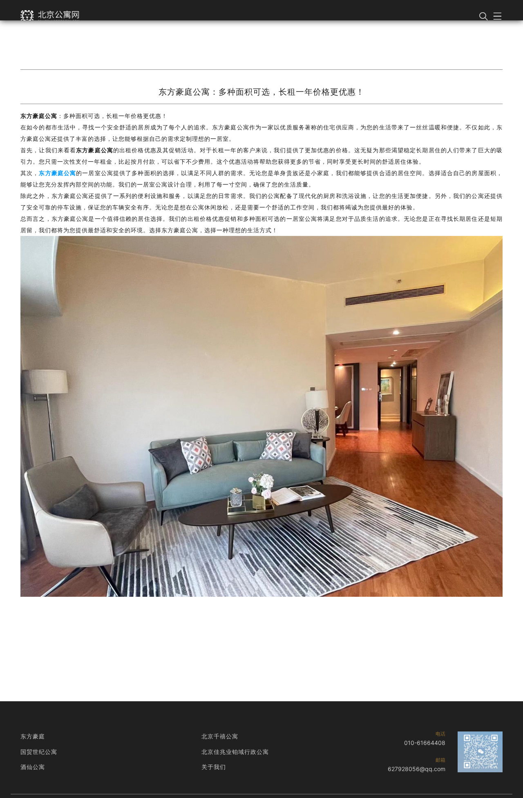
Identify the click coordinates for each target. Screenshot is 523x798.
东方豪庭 (32, 736)
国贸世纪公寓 (38, 751)
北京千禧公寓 (219, 736)
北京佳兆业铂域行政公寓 (235, 751)
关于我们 (213, 766)
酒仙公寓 (32, 766)
